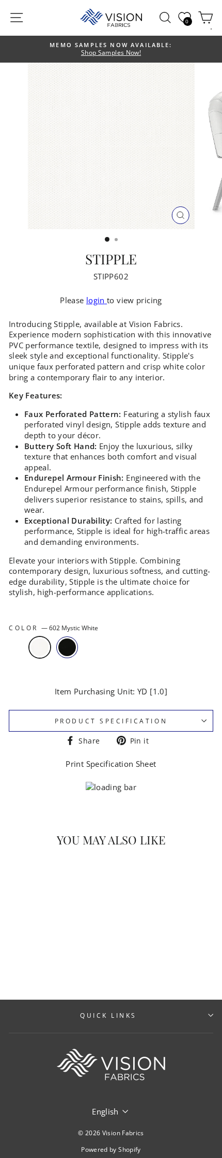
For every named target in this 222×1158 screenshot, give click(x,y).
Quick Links (108, 1015)
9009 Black (67, 647)
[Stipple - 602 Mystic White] (33, 964)
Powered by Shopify (111, 1149)
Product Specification (111, 721)
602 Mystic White (39, 647)
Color (53, 627)
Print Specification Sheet (111, 764)
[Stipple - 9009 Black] (45, 964)
